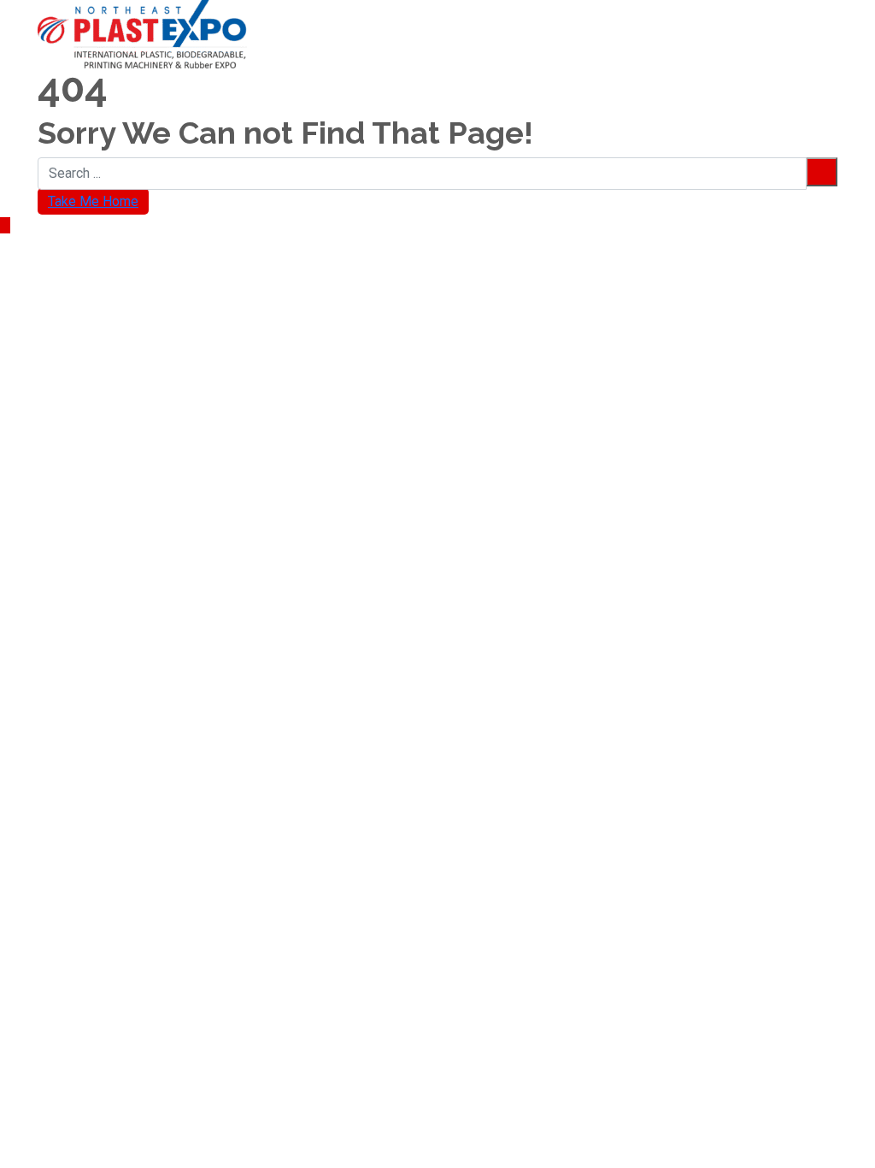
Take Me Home (93, 201)
